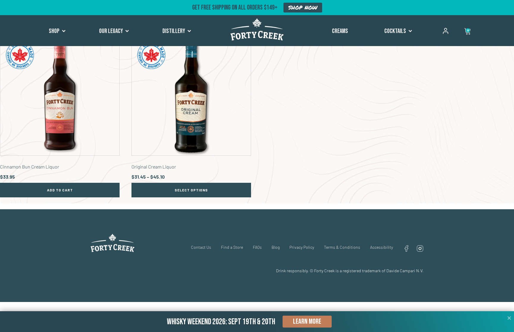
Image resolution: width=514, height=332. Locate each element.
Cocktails (395, 31)
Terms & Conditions (342, 247)
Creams (340, 31)
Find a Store (232, 247)
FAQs (257, 247)
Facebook (406, 248)
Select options (191, 190)
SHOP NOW (302, 7)
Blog (276, 247)
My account (445, 30)
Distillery (173, 31)
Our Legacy (111, 31)
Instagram (420, 248)
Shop (54, 31)
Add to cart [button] (60, 190)
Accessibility (381, 247)
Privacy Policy (301, 247)
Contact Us (201, 247)
